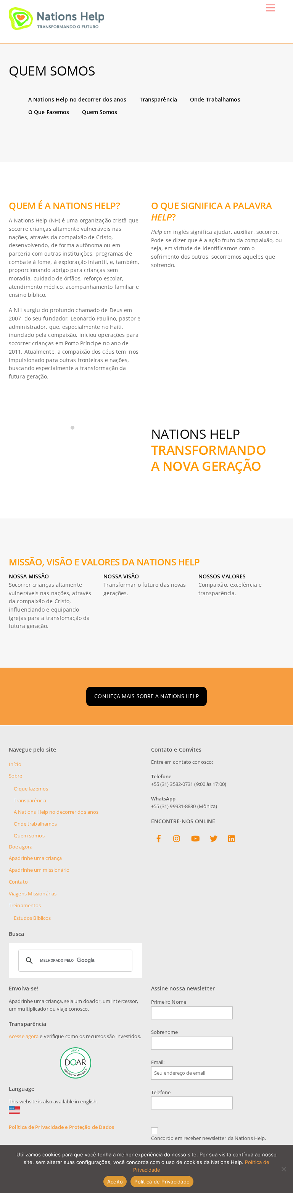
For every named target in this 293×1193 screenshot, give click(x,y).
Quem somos (29, 835)
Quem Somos (99, 112)
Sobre (16, 776)
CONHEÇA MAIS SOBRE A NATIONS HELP (146, 696)
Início (15, 764)
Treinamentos (25, 905)
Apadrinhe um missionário (39, 870)
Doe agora (20, 847)
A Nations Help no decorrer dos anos (77, 99)
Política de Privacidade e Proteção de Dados (61, 1127)
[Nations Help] (56, 26)
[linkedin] (232, 837)
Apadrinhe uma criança (35, 858)
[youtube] (195, 837)
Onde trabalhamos (35, 824)
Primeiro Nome (168, 1002)
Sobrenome (164, 1032)
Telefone (161, 1092)
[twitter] (213, 837)
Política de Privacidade (162, 1182)
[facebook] (158, 837)
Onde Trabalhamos (215, 99)
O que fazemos (31, 789)
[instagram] (177, 837)
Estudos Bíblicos (32, 918)
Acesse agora (24, 1036)
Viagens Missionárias (32, 893)
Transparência (158, 99)
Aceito (115, 1182)
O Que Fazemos (48, 112)
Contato (18, 882)
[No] (283, 1169)
